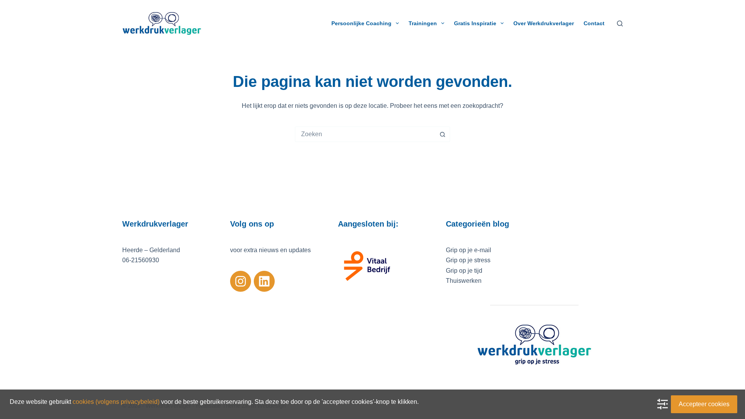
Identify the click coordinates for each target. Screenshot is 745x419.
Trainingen (423, 23)
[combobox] (365, 134)
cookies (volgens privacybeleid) (116, 401)
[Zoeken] (620, 23)
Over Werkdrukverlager (543, 23)
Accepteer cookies (704, 404)
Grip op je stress (468, 260)
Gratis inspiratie (475, 23)
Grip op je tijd (464, 270)
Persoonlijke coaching (361, 23)
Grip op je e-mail (468, 250)
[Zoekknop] (442, 134)
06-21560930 (140, 260)
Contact (594, 23)
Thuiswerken (464, 280)
